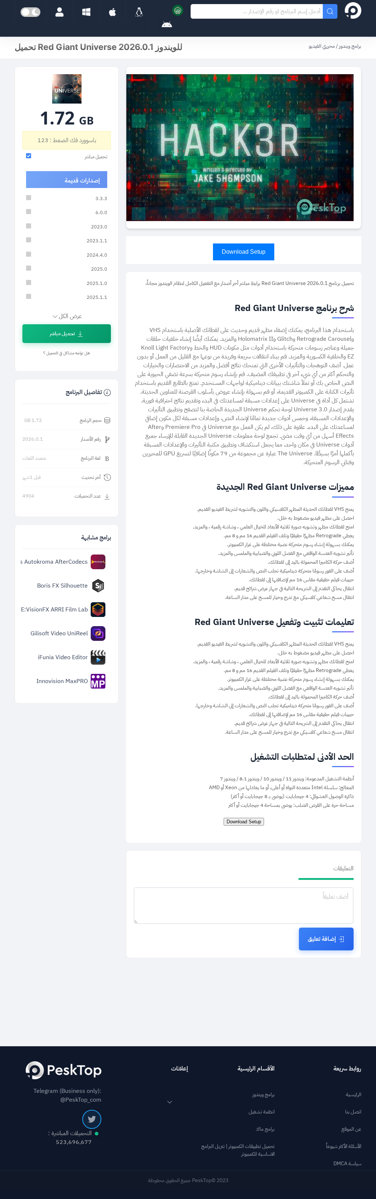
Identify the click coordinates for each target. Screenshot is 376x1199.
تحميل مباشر (62, 333)
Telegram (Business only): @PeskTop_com (67, 1095)
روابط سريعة (347, 1068)
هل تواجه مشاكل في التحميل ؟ (66, 353)
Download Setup (243, 252)
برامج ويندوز (349, 46)
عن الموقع (351, 1129)
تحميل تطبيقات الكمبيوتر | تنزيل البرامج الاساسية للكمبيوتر (238, 1150)
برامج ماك (265, 1129)
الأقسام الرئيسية (256, 1068)
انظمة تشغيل (262, 1112)
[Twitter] (91, 1119)
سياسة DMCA (347, 1163)
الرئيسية (353, 1094)
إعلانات (179, 1068)
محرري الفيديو (322, 46)
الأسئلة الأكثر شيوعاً (343, 1146)
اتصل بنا (353, 1112)
